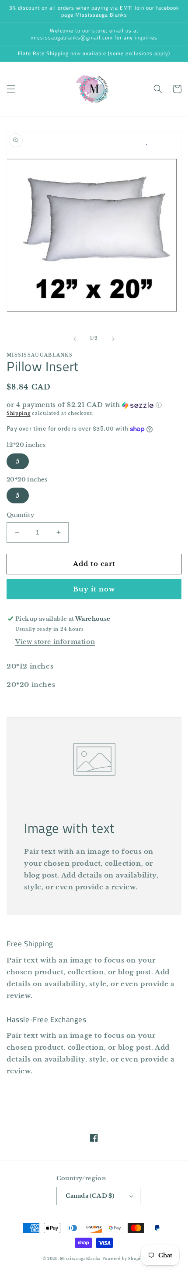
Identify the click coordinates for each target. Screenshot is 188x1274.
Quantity (20, 515)
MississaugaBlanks (80, 1258)
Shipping (19, 413)
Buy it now (94, 589)
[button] (11, 89)
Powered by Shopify (124, 1258)
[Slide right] (113, 338)
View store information (55, 642)
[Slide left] (74, 338)
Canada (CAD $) (90, 1196)
